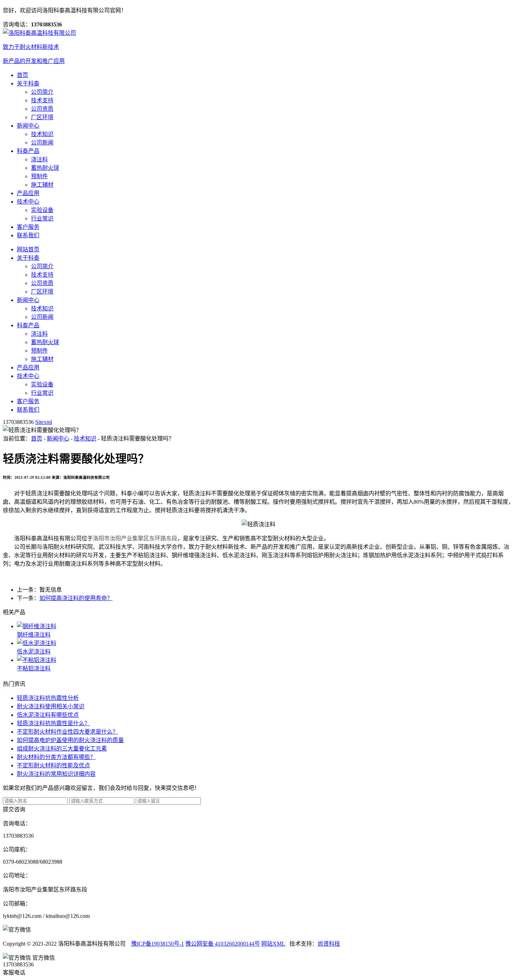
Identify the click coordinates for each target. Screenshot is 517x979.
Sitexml (43, 422)
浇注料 (39, 159)
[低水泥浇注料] (265, 642)
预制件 (39, 176)
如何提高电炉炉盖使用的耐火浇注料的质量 (70, 740)
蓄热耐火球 (45, 168)
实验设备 (42, 210)
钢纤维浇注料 (34, 635)
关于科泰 (28, 83)
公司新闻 (42, 143)
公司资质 (42, 109)
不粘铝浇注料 (34, 668)
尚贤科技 (329, 944)
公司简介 (42, 92)
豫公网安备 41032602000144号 (222, 944)
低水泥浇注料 (34, 652)
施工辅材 (42, 185)
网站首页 (28, 249)
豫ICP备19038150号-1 (157, 944)
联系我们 (28, 235)
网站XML (273, 944)
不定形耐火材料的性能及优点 (53, 765)
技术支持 (42, 100)
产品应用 (28, 193)
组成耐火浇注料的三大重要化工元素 (62, 749)
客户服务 (28, 227)
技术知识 (42, 134)
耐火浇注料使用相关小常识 (50, 706)
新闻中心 (28, 126)
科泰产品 (28, 151)
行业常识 (42, 218)
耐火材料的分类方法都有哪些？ (56, 757)
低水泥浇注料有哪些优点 (48, 715)
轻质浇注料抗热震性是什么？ (53, 723)
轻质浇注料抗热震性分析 (48, 698)
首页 (22, 75)
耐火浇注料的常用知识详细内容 (56, 774)
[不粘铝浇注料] (265, 659)
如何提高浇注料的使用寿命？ (76, 598)
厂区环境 (42, 117)
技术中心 (28, 202)
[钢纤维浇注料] (265, 625)
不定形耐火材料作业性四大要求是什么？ (67, 732)
